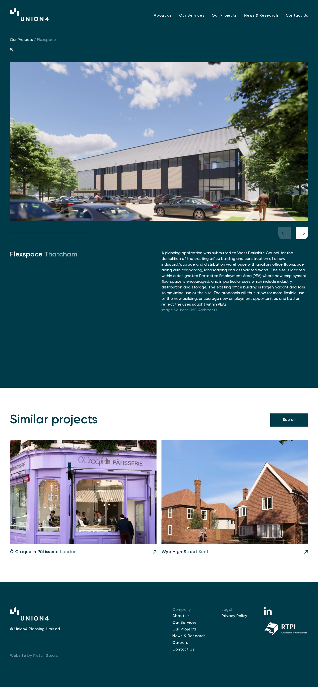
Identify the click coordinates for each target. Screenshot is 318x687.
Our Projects (224, 15)
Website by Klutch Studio (34, 655)
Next (302, 233)
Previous (284, 233)
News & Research (261, 15)
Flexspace (46, 40)
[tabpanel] (159, 141)
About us (162, 15)
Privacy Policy (234, 616)
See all (289, 420)
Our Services (191, 15)
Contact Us (297, 15)
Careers (180, 643)
